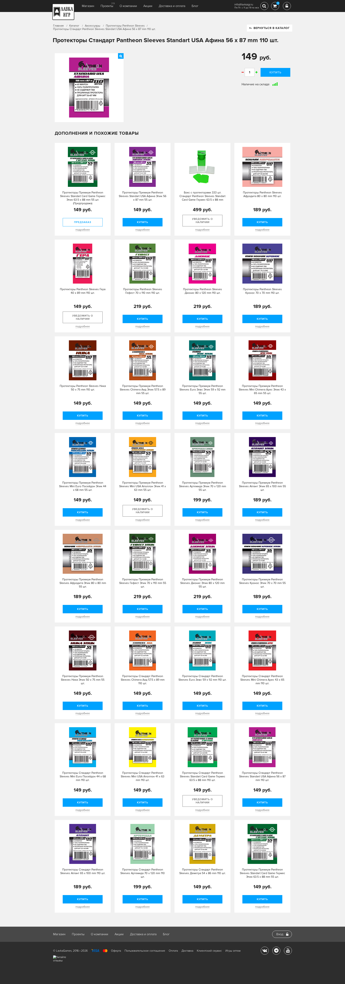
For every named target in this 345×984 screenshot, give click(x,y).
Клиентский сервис (209, 950)
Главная (58, 25)
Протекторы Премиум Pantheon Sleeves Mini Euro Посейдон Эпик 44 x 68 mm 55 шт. (82, 486)
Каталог (74, 25)
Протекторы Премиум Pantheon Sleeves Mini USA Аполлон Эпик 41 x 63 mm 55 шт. (142, 486)
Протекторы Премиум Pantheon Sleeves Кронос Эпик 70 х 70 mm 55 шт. (262, 583)
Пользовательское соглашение (145, 950)
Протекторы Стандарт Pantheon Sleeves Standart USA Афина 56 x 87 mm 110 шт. (262, 776)
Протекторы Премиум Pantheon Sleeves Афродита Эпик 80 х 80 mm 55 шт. (82, 583)
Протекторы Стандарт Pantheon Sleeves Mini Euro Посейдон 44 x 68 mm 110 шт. (83, 776)
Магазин (88, 6)
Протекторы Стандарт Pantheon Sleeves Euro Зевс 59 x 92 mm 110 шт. (202, 677)
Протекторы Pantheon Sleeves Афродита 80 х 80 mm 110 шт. (262, 194)
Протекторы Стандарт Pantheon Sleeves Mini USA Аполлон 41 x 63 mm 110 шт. (142, 776)
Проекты (107, 6)
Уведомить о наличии (202, 220)
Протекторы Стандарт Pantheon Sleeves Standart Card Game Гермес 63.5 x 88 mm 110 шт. (202, 776)
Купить (275, 72)
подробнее (82, 229)
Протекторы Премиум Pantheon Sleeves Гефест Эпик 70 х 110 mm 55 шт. (142, 583)
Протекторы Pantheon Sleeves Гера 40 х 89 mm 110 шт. (82, 291)
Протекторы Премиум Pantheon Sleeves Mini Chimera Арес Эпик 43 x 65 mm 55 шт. (262, 389)
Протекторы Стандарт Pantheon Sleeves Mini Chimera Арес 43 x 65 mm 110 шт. (262, 679)
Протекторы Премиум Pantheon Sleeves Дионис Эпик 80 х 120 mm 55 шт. (202, 583)
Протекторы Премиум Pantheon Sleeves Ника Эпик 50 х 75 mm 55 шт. (82, 679)
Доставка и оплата (172, 6)
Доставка (187, 950)
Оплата (173, 950)
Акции (147, 6)
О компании (128, 6)
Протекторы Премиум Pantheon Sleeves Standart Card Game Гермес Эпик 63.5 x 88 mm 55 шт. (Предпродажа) (82, 198)
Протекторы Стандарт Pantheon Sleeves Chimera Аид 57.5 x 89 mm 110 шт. (143, 679)
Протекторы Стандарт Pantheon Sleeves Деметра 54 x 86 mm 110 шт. (202, 871)
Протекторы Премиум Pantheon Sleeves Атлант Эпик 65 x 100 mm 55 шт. (262, 486)
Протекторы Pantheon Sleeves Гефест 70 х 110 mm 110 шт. (142, 291)
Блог (195, 6)
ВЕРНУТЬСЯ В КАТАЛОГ (272, 28)
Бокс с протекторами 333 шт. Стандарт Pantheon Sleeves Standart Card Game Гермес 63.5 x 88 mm (202, 196)
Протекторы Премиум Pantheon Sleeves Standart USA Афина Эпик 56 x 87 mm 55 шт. (142, 196)
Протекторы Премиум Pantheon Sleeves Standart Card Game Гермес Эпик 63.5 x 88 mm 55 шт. (262, 873)
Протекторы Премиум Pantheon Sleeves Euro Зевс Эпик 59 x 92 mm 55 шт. (202, 389)
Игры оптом (233, 950)
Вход (279, 934)
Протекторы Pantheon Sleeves (125, 25)
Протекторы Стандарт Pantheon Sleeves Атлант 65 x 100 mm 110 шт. (82, 871)
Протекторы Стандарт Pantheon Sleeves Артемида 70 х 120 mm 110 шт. (142, 873)
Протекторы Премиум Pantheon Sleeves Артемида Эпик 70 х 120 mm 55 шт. (202, 486)
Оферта (116, 950)
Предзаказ (82, 222)
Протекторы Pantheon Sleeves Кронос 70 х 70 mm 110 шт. (262, 291)
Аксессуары (92, 25)
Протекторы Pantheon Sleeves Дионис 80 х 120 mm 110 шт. (202, 291)
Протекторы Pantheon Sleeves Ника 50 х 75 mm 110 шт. (83, 387)
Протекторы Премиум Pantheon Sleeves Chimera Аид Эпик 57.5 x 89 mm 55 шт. (143, 389)
